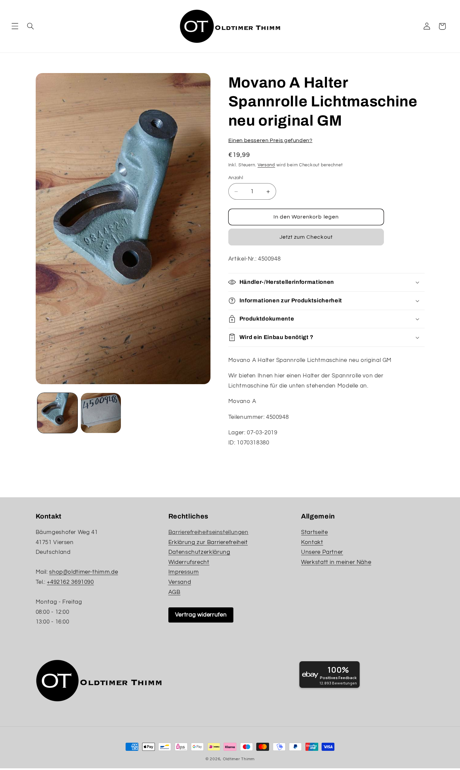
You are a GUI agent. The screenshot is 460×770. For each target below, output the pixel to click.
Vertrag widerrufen (201, 615)
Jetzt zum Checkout (306, 237)
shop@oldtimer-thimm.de (83, 572)
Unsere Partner (322, 552)
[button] (15, 26)
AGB (174, 592)
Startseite (314, 532)
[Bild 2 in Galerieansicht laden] (101, 413)
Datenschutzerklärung (199, 552)
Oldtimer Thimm (239, 759)
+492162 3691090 (70, 582)
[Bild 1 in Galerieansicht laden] (57, 413)
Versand (266, 165)
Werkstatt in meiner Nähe (336, 562)
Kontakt (312, 542)
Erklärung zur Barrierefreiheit (208, 542)
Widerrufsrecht (188, 562)
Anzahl (235, 177)
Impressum (183, 572)
